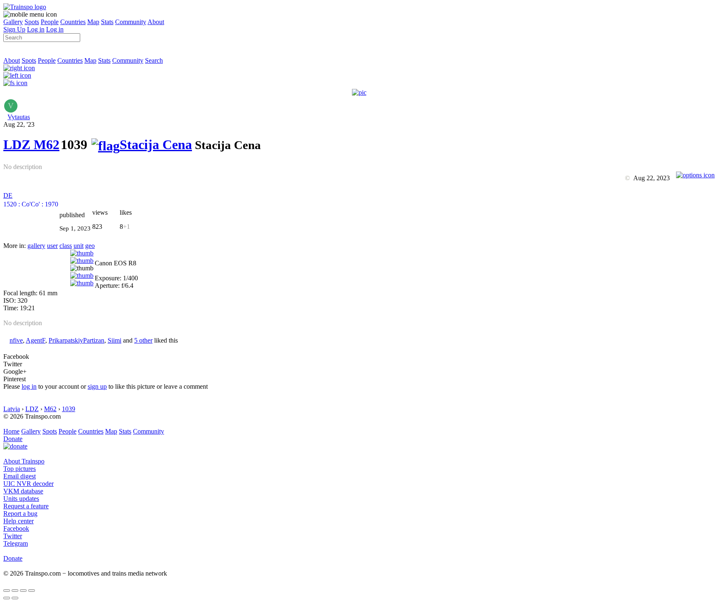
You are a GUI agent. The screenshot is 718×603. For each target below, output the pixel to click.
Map (93, 21)
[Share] (15, 590)
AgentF (35, 340)
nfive (16, 340)
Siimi (114, 340)
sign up (97, 386)
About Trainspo (23, 461)
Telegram (15, 543)
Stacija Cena (156, 144)
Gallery (13, 21)
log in (29, 386)
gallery (36, 245)
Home (11, 431)
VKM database (23, 491)
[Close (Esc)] (6, 590)
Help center (18, 521)
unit (79, 245)
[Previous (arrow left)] (6, 598)
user (52, 245)
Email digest (19, 476)
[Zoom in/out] (31, 590)
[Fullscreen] (15, 82)
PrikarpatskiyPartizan (76, 340)
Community (130, 21)
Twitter (12, 535)
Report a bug (20, 513)
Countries (73, 21)
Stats (107, 21)
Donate (12, 438)
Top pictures (19, 468)
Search (154, 60)
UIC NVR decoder (28, 483)
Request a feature (26, 506)
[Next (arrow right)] (15, 598)
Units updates (21, 498)
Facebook (16, 528)
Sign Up (14, 29)
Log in (35, 29)
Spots (32, 21)
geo (90, 245)
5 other (143, 340)
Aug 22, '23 (18, 124)
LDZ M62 (31, 144)
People (50, 21)
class (65, 245)
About (156, 21)
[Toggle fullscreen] (23, 590)
